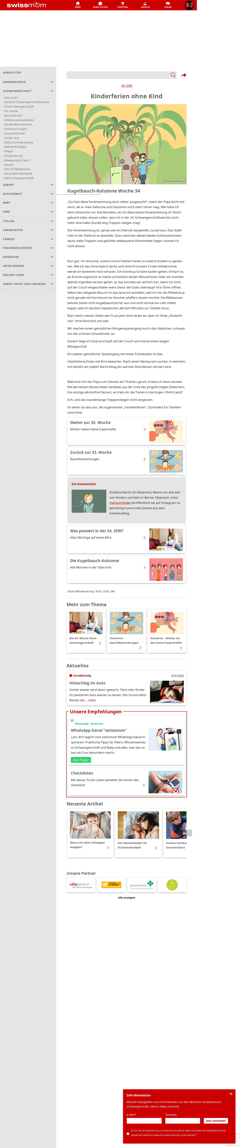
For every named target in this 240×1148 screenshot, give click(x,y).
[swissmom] (35, 5)
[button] (78, 5)
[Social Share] (184, 75)
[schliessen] (231, 1093)
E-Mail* (131, 1114)
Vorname (171, 1114)
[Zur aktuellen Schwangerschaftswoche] (189, 5)
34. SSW (126, 86)
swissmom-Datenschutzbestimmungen (162, 1135)
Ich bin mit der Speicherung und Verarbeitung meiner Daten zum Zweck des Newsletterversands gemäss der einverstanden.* (178, 1132)
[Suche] (122, 75)
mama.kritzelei (120, 503)
